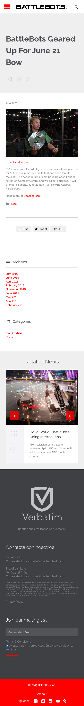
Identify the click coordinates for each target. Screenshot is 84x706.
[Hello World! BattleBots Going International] (42, 397)
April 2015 (12, 301)
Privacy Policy (14, 601)
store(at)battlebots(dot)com (48, 576)
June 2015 (12, 293)
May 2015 (12, 297)
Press (13, 203)
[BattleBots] (44, 6)
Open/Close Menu (7, 6)
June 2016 (12, 277)
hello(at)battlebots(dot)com (48, 561)
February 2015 (15, 304)
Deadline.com (21, 162)
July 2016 (12, 273)
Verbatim (60, 529)
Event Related (14, 333)
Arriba (41, 693)
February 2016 (15, 285)
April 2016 (12, 281)
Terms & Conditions (18, 641)
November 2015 (16, 289)
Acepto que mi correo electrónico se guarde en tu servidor (39, 647)
